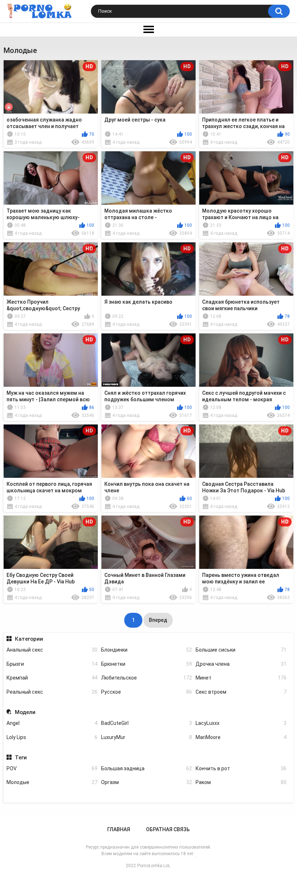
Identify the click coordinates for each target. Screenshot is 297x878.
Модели (25, 712)
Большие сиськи (241, 650)
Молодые (52, 782)
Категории (29, 639)
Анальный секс (52, 650)
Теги (20, 757)
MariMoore (241, 737)
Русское (146, 692)
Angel (52, 723)
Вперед (158, 620)
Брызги (52, 664)
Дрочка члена (241, 664)
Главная (118, 829)
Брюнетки (146, 664)
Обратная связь (168, 829)
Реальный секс (52, 692)
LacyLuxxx (241, 723)
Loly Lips (52, 737)
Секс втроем (241, 692)
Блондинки (146, 650)
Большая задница (146, 768)
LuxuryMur (146, 737)
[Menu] (148, 30)
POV (52, 768)
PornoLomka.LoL (153, 865)
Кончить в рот (241, 768)
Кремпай (52, 678)
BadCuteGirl (146, 723)
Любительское (146, 678)
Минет (241, 678)
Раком (241, 782)
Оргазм (146, 782)
